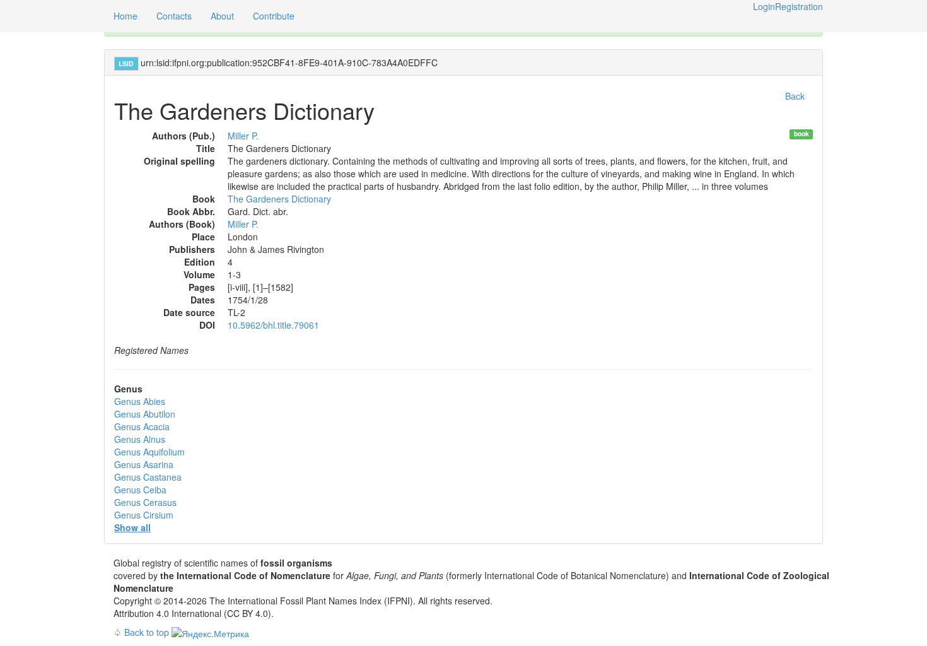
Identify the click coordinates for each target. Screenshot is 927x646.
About (222, 15)
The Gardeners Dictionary (279, 198)
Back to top (146, 632)
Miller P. (243, 135)
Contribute (273, 15)
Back (795, 96)
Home (125, 15)
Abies (139, 401)
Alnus (139, 439)
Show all (132, 527)
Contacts (174, 15)
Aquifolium (149, 451)
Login (764, 6)
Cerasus (145, 502)
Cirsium (143, 514)
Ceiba (140, 489)
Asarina (143, 464)
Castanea (148, 477)
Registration (799, 6)
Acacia (142, 426)
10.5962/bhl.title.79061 (273, 325)
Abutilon (144, 414)
